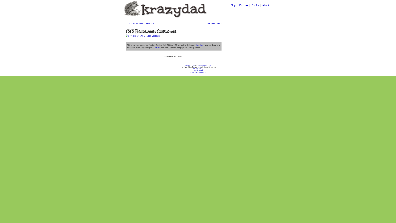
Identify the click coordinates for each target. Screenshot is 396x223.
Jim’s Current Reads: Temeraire (140, 23)
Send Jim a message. (198, 72)
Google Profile (198, 70)
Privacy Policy (198, 69)
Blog (233, 5)
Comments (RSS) (204, 65)
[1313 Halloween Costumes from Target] (143, 36)
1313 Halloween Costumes (151, 31)
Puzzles (243, 5)
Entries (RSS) (190, 65)
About (265, 5)
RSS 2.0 (157, 48)
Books (255, 5)
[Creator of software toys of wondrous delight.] (165, 18)
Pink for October (213, 23)
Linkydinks (200, 45)
